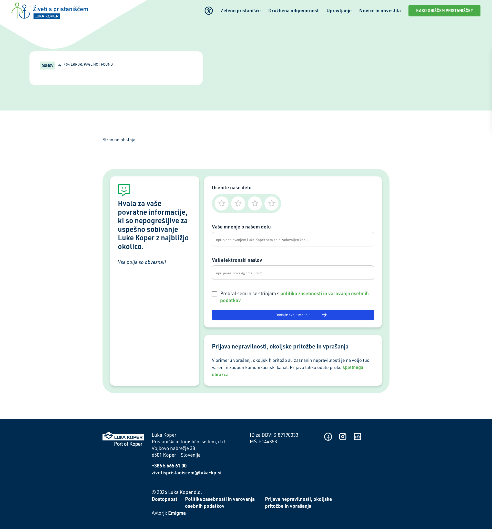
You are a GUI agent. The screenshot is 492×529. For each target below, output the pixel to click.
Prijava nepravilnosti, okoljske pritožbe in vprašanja (298, 502)
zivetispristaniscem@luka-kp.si (186, 472)
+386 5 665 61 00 (169, 465)
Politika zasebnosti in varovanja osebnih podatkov (220, 502)
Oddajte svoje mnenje (293, 315)
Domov (47, 65)
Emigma (177, 513)
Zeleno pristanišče (241, 10)
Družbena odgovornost (293, 10)
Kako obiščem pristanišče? (444, 10)
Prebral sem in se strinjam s (294, 296)
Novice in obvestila (380, 10)
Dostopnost (164, 499)
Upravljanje (339, 10)
